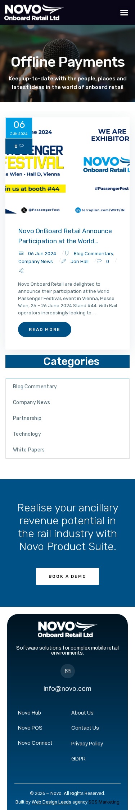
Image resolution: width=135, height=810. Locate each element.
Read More (44, 329)
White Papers (29, 450)
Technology (27, 434)
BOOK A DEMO (67, 576)
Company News (35, 261)
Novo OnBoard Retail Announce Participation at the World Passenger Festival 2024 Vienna (66, 236)
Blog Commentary (93, 253)
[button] (124, 12)
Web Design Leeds (51, 802)
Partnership (27, 418)
